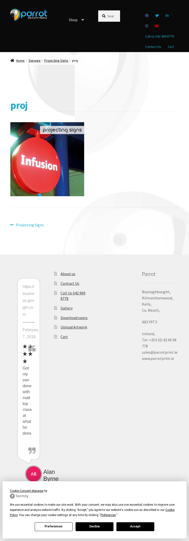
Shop (73, 19)
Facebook (147, 15)
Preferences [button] (108, 515)
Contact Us (153, 46)
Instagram (146, 26)
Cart (171, 46)
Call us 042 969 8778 (159, 36)
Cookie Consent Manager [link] (27, 491)
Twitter (157, 15)
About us (68, 273)
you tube (157, 26)
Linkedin (167, 15)
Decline (94, 526)
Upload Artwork (74, 327)
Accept (135, 526)
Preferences (54, 526)
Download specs (74, 317)
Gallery (67, 308)
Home (20, 60)
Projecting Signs (56, 60)
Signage (35, 60)
